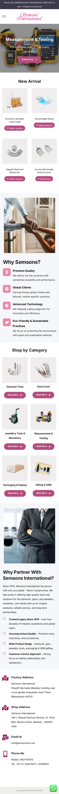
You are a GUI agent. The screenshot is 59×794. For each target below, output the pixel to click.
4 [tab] (31, 64)
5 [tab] (34, 64)
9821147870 (26, 759)
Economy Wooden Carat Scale (14, 120)
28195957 (44, 764)
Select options (16, 128)
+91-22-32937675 (26, 764)
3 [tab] (28, 64)
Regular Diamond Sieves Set (14, 171)
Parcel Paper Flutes (44, 118)
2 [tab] (25, 64)
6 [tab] (36, 64)
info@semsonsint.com (23, 743)
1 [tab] (22, 64)
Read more (45, 178)
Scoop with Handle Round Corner (44, 171)
